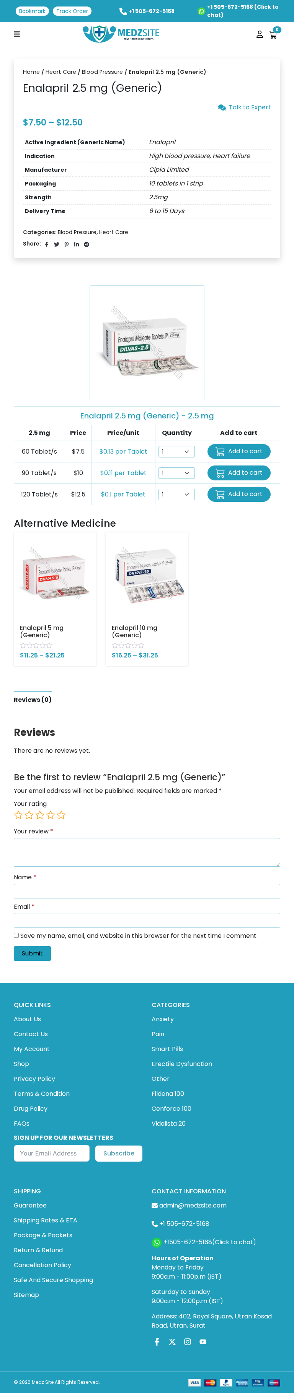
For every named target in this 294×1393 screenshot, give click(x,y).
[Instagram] (187, 1341)
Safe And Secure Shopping (53, 1280)
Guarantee (30, 1205)
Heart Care (61, 72)
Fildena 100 (168, 1093)
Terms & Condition (42, 1093)
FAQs (21, 1123)
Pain (158, 1034)
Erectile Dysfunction (182, 1063)
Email (24, 907)
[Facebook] (157, 1341)
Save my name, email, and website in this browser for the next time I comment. (139, 936)
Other (161, 1078)
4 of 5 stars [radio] (50, 815)
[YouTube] (203, 1341)
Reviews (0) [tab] (33, 699)
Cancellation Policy (42, 1265)
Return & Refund (38, 1250)
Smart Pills (167, 1049)
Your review (33, 831)
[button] (17, 33)
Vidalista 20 (169, 1123)
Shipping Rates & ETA (45, 1220)
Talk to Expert (250, 107)
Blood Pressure (102, 72)
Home (31, 72)
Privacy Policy (34, 1078)
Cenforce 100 (171, 1108)
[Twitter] (172, 1341)
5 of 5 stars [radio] (61, 815)
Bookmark (32, 11)
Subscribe (118, 1153)
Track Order (72, 11)
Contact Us (31, 1034)
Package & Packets (43, 1235)
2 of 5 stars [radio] (29, 815)
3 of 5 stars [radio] (39, 815)
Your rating (30, 804)
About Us (27, 1019)
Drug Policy (30, 1108)
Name (25, 877)
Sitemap (26, 1294)
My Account (32, 1049)
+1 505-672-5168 (152, 11)
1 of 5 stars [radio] (18, 815)
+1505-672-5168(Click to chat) (209, 1242)
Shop (21, 1063)
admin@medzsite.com (193, 1205)
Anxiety (163, 1019)
